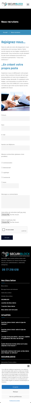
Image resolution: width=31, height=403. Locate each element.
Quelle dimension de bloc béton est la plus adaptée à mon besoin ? (14, 345)
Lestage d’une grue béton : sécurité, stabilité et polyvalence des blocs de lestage (15, 337)
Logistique (5, 172)
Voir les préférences (15, 396)
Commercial (6, 177)
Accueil (5, 32)
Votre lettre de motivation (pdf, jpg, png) (13, 212)
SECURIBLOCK (5, 299)
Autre (4, 182)
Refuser (15, 392)
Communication (7, 163)
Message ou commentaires (9, 194)
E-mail (3, 135)
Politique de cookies (14, 400)
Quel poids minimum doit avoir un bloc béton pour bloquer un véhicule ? (15, 352)
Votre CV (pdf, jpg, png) (8, 220)
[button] (28, 366)
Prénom (3, 115)
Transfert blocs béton (8, 306)
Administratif (6, 167)
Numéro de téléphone (8, 144)
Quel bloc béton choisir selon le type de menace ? (13, 323)
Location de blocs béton (8, 303)
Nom (2, 125)
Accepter (15, 387)
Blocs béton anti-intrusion (9, 310)
